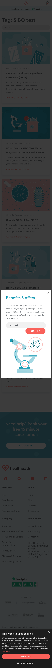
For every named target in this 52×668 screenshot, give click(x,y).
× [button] (49, 632)
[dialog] (26, 648)
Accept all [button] (26, 656)
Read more (6, 651)
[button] (26, 663)
